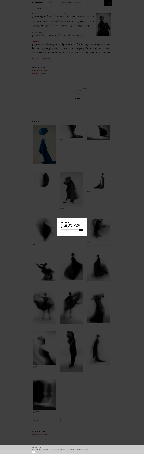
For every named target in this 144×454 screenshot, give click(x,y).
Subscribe (81, 230)
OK (33, 452)
